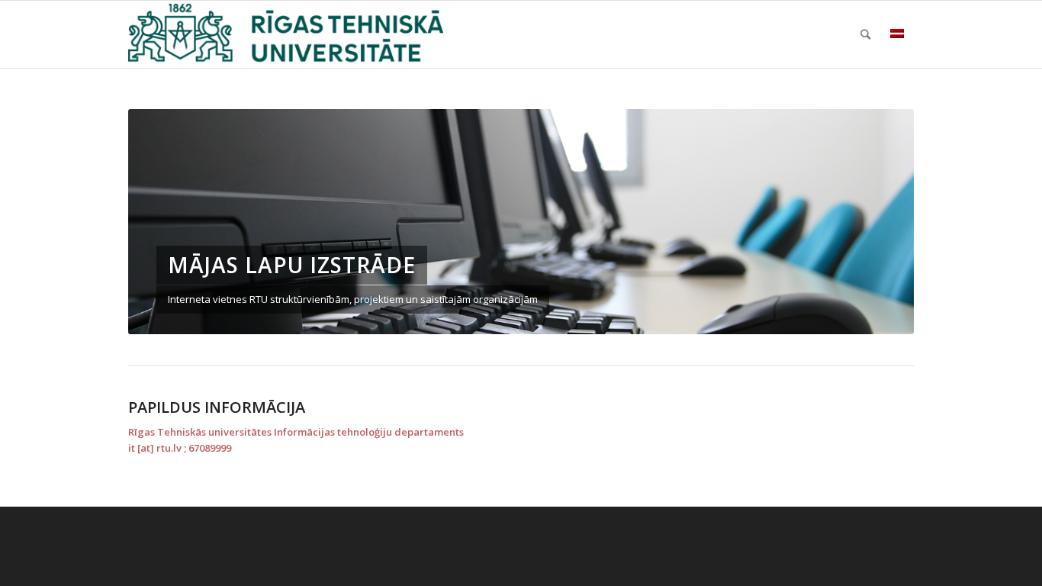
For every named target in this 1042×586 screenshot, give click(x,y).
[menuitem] (865, 34)
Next (879, 221)
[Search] (865, 34)
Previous (162, 221)
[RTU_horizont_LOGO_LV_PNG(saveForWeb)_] (285, 34)
